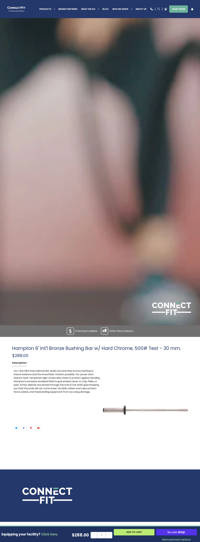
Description (19, 362)
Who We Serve (120, 9)
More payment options (176, 539)
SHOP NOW (178, 9)
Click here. (49, 534)
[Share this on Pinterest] (31, 428)
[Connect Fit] (16, 9)
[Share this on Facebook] (24, 428)
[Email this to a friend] (38, 428)
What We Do (88, 9)
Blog (105, 9)
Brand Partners (67, 9)
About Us (141, 9)
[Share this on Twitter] (16, 428)
